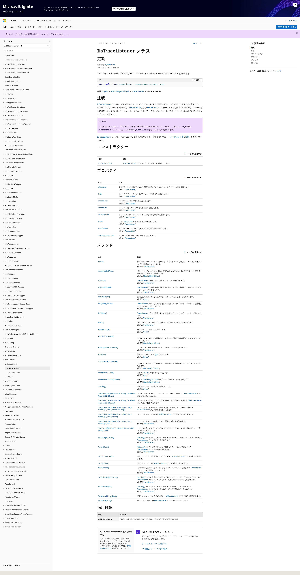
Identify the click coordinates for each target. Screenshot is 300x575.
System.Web (110, 65)
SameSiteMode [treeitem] (10, 441)
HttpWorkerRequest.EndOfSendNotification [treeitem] (22, 334)
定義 (253, 47)
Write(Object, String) (106, 437)
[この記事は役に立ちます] (277, 71)
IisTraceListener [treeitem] (13, 368)
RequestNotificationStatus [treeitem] (15, 437)
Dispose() (101, 280)
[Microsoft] (4, 20)
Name (100, 221)
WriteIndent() (103, 468)
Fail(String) (102, 313)
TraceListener (138, 91)
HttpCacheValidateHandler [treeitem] (15, 150)
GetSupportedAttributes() (108, 347)
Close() (100, 261)
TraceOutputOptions (106, 235)
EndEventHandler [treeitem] (11, 85)
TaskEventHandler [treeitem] (12, 480)
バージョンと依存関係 (179, 137)
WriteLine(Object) (105, 486)
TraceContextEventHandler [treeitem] (15, 492)
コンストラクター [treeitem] (13, 372)
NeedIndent (103, 228)
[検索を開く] (285, 20)
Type (156, 354)
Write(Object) (103, 447)
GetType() (102, 354)
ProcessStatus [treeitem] (10, 424)
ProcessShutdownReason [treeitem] (14, 420)
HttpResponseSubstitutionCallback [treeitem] (18, 265)
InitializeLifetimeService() (108, 361)
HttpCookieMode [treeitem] (11, 197)
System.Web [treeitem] (9, 55)
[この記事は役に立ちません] (280, 71)
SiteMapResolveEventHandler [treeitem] (16, 471)
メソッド (254, 60)
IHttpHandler (153, 107)
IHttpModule (135, 107)
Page (184, 126)
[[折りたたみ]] (50, 41)
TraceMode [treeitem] (9, 501)
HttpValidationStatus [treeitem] (13, 325)
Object (105, 91)
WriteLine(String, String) (107, 496)
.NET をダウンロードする (286, 27)
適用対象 (254, 63)
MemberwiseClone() (106, 373)
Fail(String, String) (105, 304)
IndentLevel (103, 201)
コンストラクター (257, 54)
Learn (100, 43)
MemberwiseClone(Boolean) (109, 379)
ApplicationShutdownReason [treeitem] (16, 60)
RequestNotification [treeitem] (12, 432)
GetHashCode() (104, 329)
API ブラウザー (117, 43)
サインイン (293, 20)
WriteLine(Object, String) (108, 477)
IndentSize (102, 208)
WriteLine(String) (105, 500)
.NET (107, 43)
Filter (100, 194)
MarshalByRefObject (120, 91)
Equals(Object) (104, 297)
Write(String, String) (106, 456)
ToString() (102, 386)
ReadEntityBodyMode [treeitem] (13, 428)
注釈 (253, 51)
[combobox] (26, 46)
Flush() (100, 322)
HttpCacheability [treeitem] (11, 128)
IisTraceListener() (105, 163)
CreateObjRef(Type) (106, 271)
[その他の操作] (201, 43)
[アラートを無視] (295, 5)
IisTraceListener (104, 104)
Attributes (102, 187)
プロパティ (255, 57)
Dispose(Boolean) (105, 287)
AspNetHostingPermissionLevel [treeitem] (17, 72)
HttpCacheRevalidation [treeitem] (14, 145)
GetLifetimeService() (106, 336)
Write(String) (103, 463)
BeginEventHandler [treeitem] (12, 77)
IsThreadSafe (103, 215)
